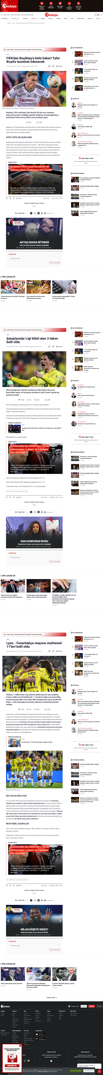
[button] (60, 233)
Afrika (36, 1019)
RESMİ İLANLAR (80, 18)
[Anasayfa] (5, 1006)
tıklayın (86, 163)
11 (33, 247)
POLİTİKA (50, 18)
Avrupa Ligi (26, 1021)
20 (49, 247)
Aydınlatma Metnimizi (43, 1071)
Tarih (60, 1019)
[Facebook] (10, 198)
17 (44, 247)
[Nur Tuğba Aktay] (74, 413)
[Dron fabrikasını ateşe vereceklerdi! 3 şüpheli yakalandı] (75, 182)
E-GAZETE (84, 1006)
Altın (13, 1015)
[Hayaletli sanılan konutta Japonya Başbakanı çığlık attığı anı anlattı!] (75, 207)
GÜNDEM (43, 18)
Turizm (14, 1026)
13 (37, 247)
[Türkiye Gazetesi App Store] (40, 1034)
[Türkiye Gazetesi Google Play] (40, 1039)
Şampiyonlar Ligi (28, 1019)
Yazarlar (3, 1030)
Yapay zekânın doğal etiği (85, 126)
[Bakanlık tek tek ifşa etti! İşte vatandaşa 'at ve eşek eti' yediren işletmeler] (79, 54)
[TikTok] (25, 1060)
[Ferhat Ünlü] (74, 126)
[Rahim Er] (74, 395)
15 (41, 247)
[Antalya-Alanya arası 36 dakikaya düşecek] (79, 79)
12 (35, 247)
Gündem (3, 1011)
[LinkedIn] (38, 213)
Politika (2, 1013)
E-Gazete (8, 14)
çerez (35, 1070)
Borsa (13, 1013)
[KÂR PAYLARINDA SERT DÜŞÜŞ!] (75, 190)
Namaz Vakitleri (74, 1013)
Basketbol (26, 1023)
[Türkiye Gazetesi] (51, 16)
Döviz (13, 1017)
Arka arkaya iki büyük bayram (86, 395)
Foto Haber (15, 1040)
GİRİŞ (98, 14)
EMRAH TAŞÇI (12, 491)
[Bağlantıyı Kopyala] (53, 66)
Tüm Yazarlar (4, 1034)
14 (39, 247)
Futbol (25, 1013)
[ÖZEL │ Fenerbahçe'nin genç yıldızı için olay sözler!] (79, 71)
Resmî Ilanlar (15, 1036)
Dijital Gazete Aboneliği (28, 14)
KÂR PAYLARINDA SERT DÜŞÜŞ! (89, 186)
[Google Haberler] (49, 213)
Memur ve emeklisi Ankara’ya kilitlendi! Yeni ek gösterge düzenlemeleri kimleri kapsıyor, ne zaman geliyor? (89, 116)
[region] (51, 1071)
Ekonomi (14, 1011)
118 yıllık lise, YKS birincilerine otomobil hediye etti (88, 195)
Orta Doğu (37, 1013)
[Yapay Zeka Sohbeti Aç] (99, 1071)
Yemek (48, 1017)
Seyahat (49, 1019)
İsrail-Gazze (38, 1021)
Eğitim (2, 1015)
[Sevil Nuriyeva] (74, 404)
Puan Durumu (27, 1015)
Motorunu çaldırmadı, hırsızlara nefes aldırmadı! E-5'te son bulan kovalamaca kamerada (89, 492)
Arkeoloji (61, 1015)
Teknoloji (14, 1034)
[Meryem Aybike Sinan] (74, 135)
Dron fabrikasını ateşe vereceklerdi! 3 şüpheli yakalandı (90, 178)
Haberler (14, 1038)
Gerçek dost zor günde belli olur (87, 423)
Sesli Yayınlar (73, 1015)
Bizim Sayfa (73, 1011)
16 (42, 247)
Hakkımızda (26, 1033)
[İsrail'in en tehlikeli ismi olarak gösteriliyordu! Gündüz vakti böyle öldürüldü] (79, 62)
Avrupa (37, 1015)
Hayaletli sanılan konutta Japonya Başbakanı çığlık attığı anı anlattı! (90, 204)
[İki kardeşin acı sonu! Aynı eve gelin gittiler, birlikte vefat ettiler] (79, 88)
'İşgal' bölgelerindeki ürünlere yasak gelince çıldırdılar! (88, 212)
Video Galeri (15, 1042)
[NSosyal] (42, 213)
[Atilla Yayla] (74, 105)
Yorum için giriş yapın (55, 262)
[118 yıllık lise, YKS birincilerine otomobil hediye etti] (75, 199)
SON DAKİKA (4, 18)
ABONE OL (91, 1006)
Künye (25, 1036)
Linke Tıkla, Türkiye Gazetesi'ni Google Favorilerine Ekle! (24, 49)
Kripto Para (15, 1021)
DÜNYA (65, 18)
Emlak (13, 1023)
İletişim (25, 1034)
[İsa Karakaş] (74, 115)
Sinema (60, 1013)
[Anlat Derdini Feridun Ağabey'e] (74, 143)
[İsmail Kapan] (74, 387)
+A (41, 122)
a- (37, 122)
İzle (98, 18)
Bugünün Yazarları (5, 1033)
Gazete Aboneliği (16, 14)
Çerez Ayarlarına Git (89, 1070)
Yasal (25, 1042)
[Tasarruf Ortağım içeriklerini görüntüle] (15, 18)
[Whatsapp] (49, 66)
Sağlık (48, 1013)
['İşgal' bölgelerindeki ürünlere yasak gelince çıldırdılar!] (75, 215)
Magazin (14, 1033)
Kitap (60, 1017)
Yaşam (48, 1011)
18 (46, 247)
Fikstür (25, 1017)
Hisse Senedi (15, 1019)
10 (32, 247)
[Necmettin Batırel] (74, 423)
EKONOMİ (58, 18)
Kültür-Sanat (62, 1011)
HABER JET (90, 18)
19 (48, 247)
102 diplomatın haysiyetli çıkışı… (87, 387)
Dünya (37, 1011)
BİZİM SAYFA (34, 18)
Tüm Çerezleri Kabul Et (75, 1070)
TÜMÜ (52, 248)
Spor (7, 54)
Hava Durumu (50, 1015)
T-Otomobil (15, 1025)
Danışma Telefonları (28, 1040)
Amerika (37, 1017)
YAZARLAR (25, 18)
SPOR (72, 18)
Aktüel (48, 1021)
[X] (31, 213)
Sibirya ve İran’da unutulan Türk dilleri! (89, 135)
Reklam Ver (26, 1044)
